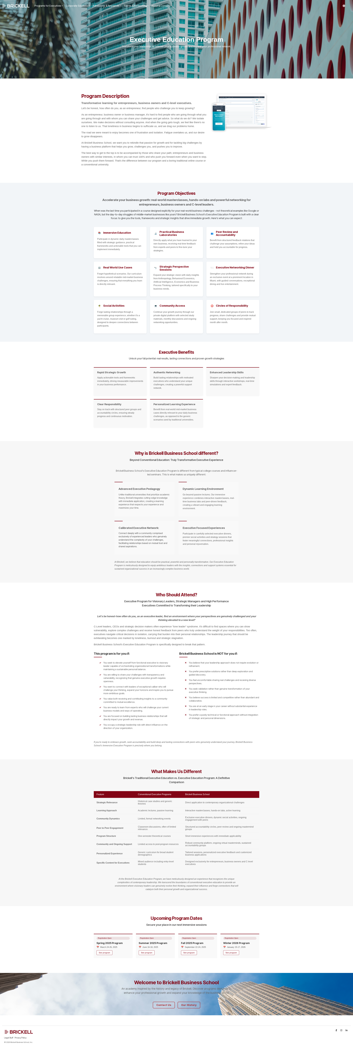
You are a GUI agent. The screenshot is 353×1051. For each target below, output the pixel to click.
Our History (189, 1005)
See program (104, 953)
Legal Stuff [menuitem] (8, 1038)
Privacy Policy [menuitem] (20, 1038)
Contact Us (163, 1005)
